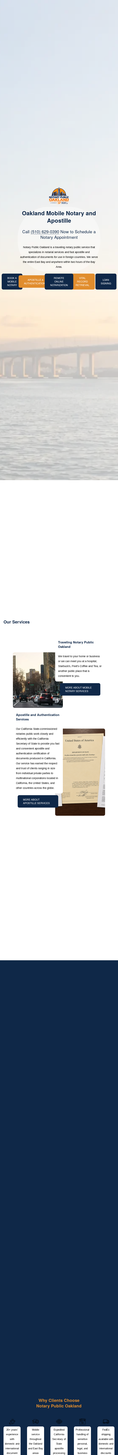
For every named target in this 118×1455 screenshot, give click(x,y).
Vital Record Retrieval (82, 281)
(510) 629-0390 (45, 231)
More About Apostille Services (36, 801)
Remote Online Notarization (59, 281)
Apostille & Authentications (35, 281)
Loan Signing (106, 281)
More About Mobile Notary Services (78, 689)
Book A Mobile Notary (12, 281)
